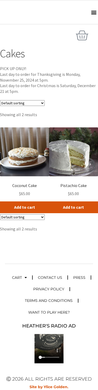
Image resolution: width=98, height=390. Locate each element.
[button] (93, 12)
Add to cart (24, 207)
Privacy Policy (48, 289)
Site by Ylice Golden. (49, 387)
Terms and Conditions (49, 300)
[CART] (81, 35)
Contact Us (50, 277)
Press (79, 277)
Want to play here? (49, 312)
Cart (17, 277)
